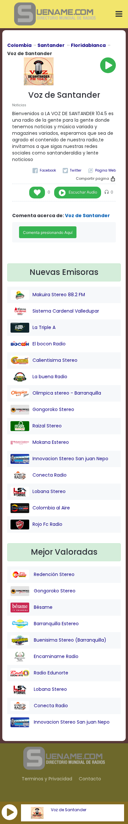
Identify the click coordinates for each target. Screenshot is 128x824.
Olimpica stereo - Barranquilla (66, 393)
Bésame (42, 607)
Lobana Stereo (49, 491)
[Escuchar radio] (108, 65)
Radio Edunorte (50, 673)
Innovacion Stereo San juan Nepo (70, 458)
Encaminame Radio (55, 656)
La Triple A (43, 327)
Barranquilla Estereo (55, 623)
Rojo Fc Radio (47, 524)
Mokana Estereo (50, 442)
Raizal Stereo (47, 425)
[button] (9, 812)
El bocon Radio (49, 343)
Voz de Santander (68, 810)
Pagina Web (105, 170)
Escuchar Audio (83, 192)
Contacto (90, 778)
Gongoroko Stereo (53, 409)
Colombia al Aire (51, 508)
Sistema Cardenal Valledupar (65, 311)
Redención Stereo (53, 574)
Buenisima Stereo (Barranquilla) (69, 640)
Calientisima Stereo (54, 360)
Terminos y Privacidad (47, 778)
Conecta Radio (49, 475)
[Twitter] (72, 170)
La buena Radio (49, 376)
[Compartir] (113, 179)
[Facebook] (44, 170)
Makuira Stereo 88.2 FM (58, 294)
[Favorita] (37, 192)
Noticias (19, 105)
